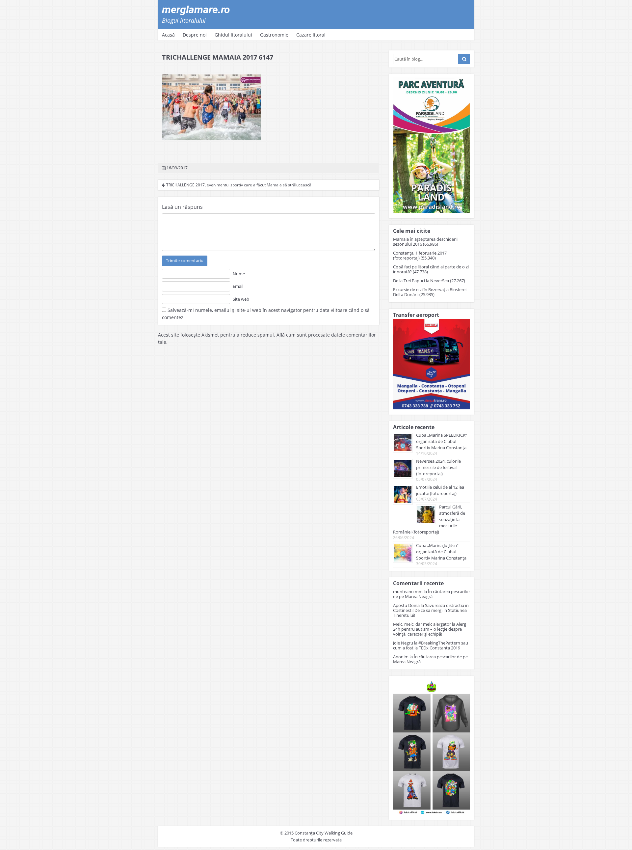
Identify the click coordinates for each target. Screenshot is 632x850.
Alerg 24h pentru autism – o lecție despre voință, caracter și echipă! (429, 629)
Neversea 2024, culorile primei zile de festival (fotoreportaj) (438, 467)
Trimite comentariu (184, 260)
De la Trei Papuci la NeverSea (421, 281)
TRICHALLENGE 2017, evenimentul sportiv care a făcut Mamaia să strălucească (238, 185)
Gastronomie (274, 35)
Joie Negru (403, 643)
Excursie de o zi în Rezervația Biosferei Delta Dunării (429, 292)
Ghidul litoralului (233, 35)
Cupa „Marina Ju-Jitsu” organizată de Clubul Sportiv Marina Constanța (441, 551)
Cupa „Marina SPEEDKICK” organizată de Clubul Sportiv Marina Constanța (441, 441)
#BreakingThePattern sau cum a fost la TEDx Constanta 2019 (430, 645)
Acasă (168, 35)
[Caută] (464, 59)
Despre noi (195, 35)
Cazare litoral (311, 35)
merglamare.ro (196, 9)
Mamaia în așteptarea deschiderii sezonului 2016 (425, 241)
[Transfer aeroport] (431, 407)
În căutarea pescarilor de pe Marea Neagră (431, 594)
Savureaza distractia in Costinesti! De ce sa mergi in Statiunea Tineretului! (431, 610)
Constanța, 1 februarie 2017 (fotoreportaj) (420, 255)
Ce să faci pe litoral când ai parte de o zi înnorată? (431, 269)
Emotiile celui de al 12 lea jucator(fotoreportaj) (440, 490)
